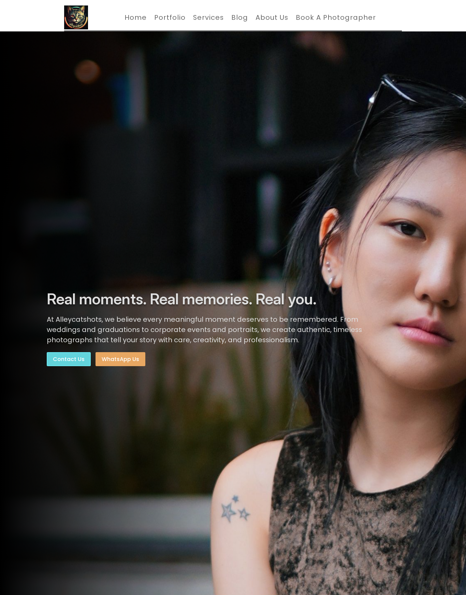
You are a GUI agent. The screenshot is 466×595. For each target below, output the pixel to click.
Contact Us (69, 359)
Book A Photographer (336, 17)
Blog (239, 17)
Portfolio (170, 17)
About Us (272, 17)
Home (136, 17)
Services (208, 17)
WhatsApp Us (120, 359)
